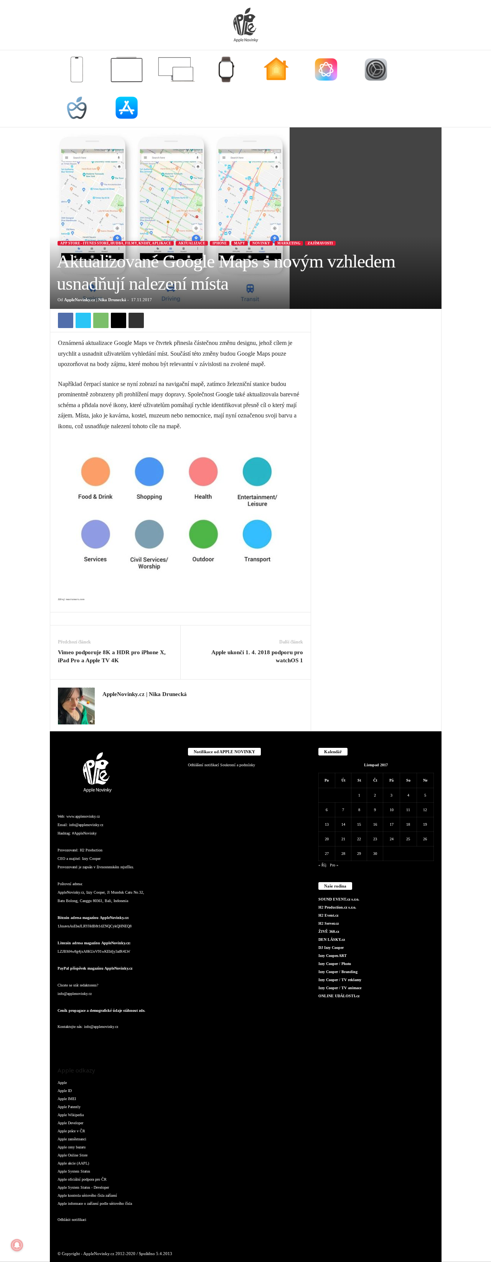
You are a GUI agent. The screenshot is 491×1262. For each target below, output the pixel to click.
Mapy (239, 243)
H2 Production (91, 850)
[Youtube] (157, 1042)
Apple (62, 1083)
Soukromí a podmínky (237, 765)
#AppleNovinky (84, 833)
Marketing (288, 243)
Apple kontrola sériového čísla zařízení (87, 1195)
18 (408, 824)
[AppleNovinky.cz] (245, 25)
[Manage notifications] (17, 1245)
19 (425, 824)
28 (343, 853)
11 (408, 810)
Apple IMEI (67, 1099)
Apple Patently (69, 1107)
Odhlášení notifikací (203, 765)
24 (392, 839)
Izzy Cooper (91, 858)
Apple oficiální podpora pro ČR (82, 1179)
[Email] (118, 320)
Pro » (334, 865)
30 (375, 853)
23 (375, 839)
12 (425, 810)
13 (327, 824)
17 (392, 824)
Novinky (261, 243)
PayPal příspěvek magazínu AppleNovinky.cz (95, 968)
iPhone (220, 243)
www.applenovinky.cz (83, 816)
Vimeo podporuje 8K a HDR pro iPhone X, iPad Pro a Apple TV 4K (112, 656)
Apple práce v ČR (71, 1131)
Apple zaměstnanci (72, 1139)
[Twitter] (83, 320)
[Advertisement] (376, 424)
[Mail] (111, 1042)
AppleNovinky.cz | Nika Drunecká (95, 299)
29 (359, 853)
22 (359, 839)
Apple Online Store (72, 1155)
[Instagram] (107, 705)
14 (343, 824)
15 (359, 824)
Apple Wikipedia (71, 1115)
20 (327, 839)
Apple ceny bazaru (72, 1147)
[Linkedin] (96, 1042)
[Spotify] (126, 1042)
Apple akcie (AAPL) (73, 1163)
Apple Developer (70, 1123)
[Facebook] (65, 320)
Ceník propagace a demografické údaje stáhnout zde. (101, 1010)
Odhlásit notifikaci (72, 1219)
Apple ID (65, 1091)
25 (408, 839)
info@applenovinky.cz (86, 825)
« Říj (322, 865)
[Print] (136, 320)
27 (327, 853)
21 (343, 839)
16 (375, 824)
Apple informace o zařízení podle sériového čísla (95, 1203)
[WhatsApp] (101, 320)
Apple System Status (74, 1171)
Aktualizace (191, 243)
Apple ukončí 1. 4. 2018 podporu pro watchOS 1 (257, 656)
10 (392, 810)
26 (425, 839)
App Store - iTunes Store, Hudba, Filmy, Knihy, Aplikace (115, 243)
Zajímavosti (320, 243)
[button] (430, 88)
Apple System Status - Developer (83, 1187)
